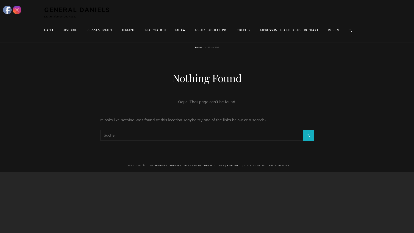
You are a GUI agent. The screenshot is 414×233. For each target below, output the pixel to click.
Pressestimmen (99, 30)
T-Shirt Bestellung (211, 30)
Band (48, 30)
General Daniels (77, 10)
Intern (333, 30)
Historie (70, 30)
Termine (128, 30)
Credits (243, 30)
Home (198, 47)
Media (180, 30)
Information (155, 30)
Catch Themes (278, 165)
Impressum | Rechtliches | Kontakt (288, 30)
